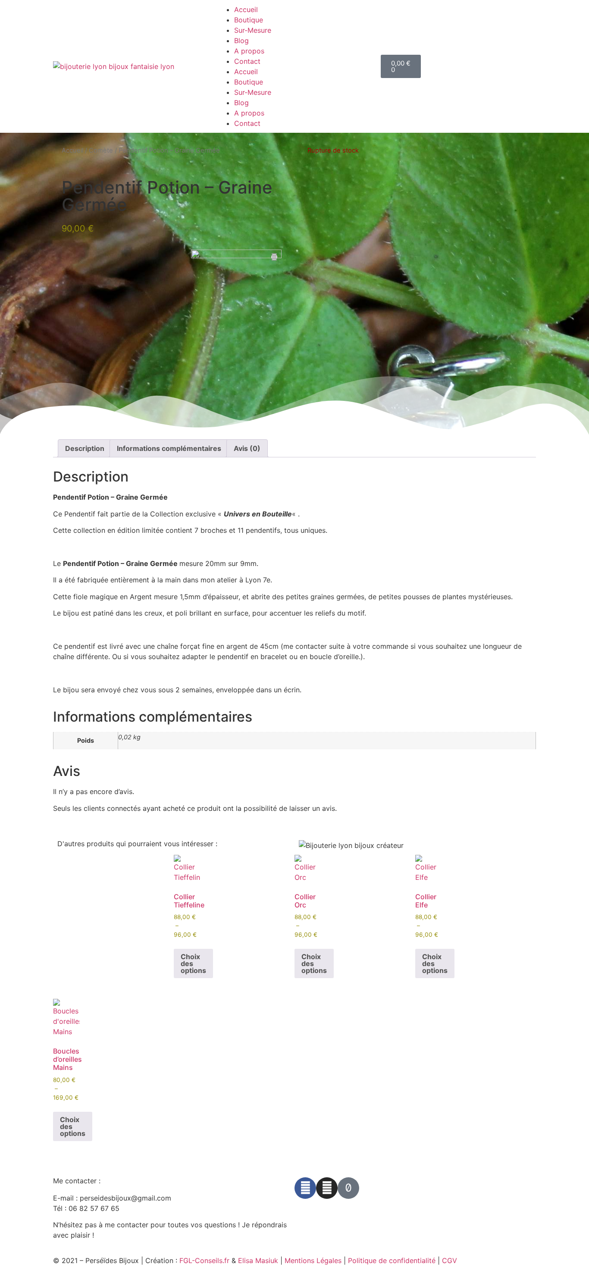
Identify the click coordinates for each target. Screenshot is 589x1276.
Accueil (246, 9)
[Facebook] (305, 1188)
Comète (101, 150)
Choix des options (193, 963)
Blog (241, 40)
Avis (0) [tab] (247, 448)
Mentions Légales (313, 1260)
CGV (449, 1260)
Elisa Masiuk (258, 1260)
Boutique (248, 20)
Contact (247, 61)
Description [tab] (84, 448)
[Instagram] (327, 1188)
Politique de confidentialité (391, 1260)
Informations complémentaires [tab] (169, 448)
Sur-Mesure (252, 30)
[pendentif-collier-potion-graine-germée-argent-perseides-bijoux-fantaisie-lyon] (236, 295)
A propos (249, 51)
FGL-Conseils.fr (204, 1260)
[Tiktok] (348, 1188)
